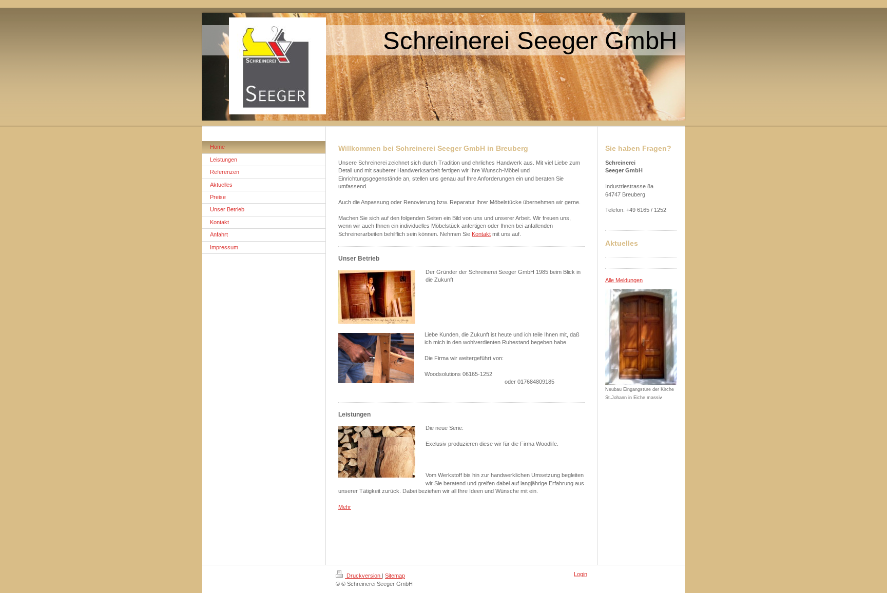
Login (580, 574)
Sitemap (395, 575)
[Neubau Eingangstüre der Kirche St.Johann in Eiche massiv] (641, 337)
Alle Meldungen (624, 280)
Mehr (344, 507)
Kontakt (481, 234)
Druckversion (363, 575)
